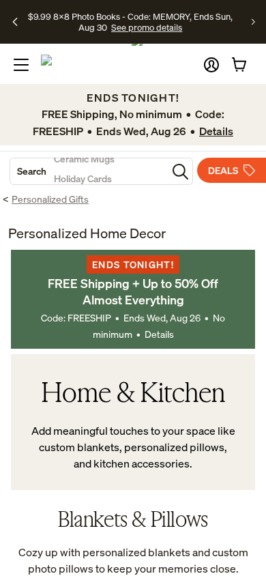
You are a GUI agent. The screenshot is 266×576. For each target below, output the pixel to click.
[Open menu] (21, 65)
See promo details (146, 27)
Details (159, 334)
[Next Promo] (253, 22)
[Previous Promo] (15, 22)
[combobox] (88, 171)
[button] (211, 64)
